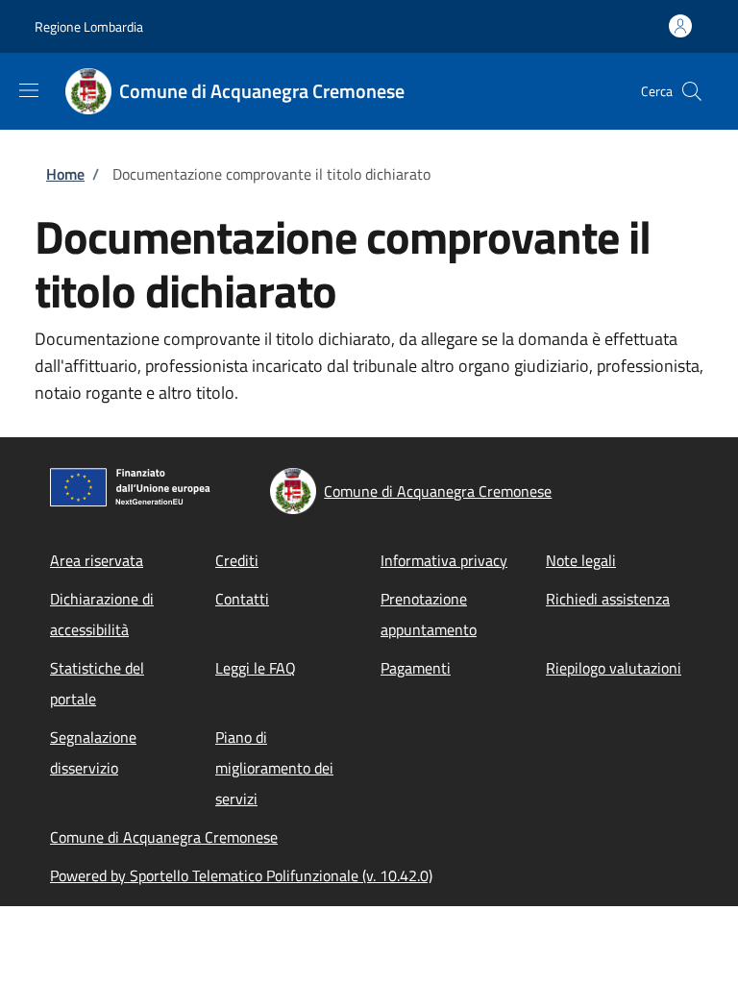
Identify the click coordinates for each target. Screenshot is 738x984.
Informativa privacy (444, 560)
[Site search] (691, 91)
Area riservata (96, 560)
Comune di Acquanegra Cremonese (164, 837)
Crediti (236, 560)
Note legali (581, 560)
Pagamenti (416, 667)
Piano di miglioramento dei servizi (274, 768)
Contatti (242, 598)
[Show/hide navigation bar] (29, 90)
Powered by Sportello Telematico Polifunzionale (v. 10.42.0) (241, 875)
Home (65, 173)
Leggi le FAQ (255, 667)
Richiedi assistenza (608, 598)
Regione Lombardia (89, 26)
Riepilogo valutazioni (613, 667)
